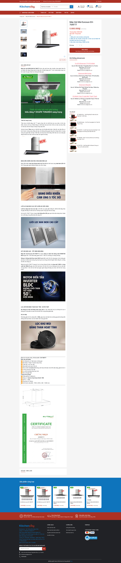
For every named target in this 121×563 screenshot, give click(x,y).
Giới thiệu (51, 12)
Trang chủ (43, 12)
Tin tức (66, 12)
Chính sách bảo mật (51, 527)
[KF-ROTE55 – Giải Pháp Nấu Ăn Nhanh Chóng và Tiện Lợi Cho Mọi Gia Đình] (73, 148)
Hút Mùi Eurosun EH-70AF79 (43, 502)
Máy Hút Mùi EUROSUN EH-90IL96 (93, 503)
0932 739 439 (87, 90)
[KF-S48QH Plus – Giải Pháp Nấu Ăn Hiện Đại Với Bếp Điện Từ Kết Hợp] (73, 117)
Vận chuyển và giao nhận (71, 530)
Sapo (71, 561)
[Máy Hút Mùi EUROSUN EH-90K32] (60, 494)
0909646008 (58, 1)
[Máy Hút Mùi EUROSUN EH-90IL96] (94, 494)
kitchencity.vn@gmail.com (86, 70)
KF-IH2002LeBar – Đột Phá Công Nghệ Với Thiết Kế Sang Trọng (88, 123)
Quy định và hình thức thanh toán (53, 532)
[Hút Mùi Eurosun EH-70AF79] (44, 494)
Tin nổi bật (72, 112)
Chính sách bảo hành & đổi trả (53, 530)
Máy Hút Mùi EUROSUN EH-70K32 (76, 503)
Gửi (44, 548)
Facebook (87, 527)
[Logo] (29, 6)
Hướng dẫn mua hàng (70, 527)
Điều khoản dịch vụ (70, 532)
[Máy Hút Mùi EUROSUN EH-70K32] (77, 494)
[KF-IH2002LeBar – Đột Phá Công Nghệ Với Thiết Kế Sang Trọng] (73, 125)
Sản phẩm (58, 12)
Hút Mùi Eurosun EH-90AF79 (26, 502)
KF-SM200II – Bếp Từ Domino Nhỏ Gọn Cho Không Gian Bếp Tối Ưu (88, 138)
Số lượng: (72, 45)
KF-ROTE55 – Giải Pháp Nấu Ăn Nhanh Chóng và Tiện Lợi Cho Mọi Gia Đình (87, 146)
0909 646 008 (87, 67)
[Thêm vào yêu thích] (64, 56)
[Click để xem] (47, 39)
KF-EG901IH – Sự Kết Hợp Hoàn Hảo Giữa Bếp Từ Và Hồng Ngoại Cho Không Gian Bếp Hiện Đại (88, 130)
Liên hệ (72, 12)
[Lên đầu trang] (118, 554)
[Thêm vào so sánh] (62, 60)
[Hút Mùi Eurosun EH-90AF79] (27, 494)
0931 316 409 (87, 101)
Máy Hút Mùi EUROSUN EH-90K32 (60, 503)
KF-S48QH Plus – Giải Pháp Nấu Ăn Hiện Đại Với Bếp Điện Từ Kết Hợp (87, 115)
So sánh (99, 1)
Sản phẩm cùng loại (27, 482)
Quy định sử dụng (50, 535)
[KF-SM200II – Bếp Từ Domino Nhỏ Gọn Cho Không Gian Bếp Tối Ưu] (73, 140)
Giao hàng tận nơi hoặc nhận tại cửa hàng (85, 50)
